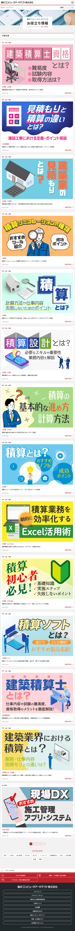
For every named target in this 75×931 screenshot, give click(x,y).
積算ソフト (6, 658)
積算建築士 (6, 715)
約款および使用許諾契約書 (37, 899)
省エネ (35, 855)
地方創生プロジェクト (37, 923)
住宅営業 (68, 855)
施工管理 (6, 829)
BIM (5, 855)
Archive (27, 855)
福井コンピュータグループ (37, 915)
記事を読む (68, 93)
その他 (11, 855)
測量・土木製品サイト (37, 919)
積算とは (6, 772)
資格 (9, 87)
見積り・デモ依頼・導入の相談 (57, 875)
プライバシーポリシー (37, 895)
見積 (9, 201)
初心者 (10, 601)
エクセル (11, 544)
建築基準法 (53, 855)
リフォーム (43, 855)
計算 (9, 429)
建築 (4, 201)
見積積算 (6, 144)
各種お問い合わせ (37, 911)
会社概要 (37, 907)
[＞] (45, 844)
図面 (34, 859)
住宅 (61, 855)
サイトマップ (37, 891)
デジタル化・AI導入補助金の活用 (20, 880)
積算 (4, 87)
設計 (9, 372)
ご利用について (37, 903)
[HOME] (2, 870)
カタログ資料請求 (20, 875)
